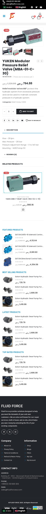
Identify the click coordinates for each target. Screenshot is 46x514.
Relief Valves (16, 102)
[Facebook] (3, 431)
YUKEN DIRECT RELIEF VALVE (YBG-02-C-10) (23, 199)
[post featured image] (23, 182)
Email (22, 120)
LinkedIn (13, 120)
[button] (5, 37)
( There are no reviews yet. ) (23, 77)
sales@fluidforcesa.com (11, 490)
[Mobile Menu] (4, 16)
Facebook (4, 120)
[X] (9, 431)
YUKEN (23, 102)
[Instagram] (15, 431)
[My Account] (40, 14)
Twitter (9, 120)
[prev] (38, 61)
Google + (18, 120)
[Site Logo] (12, 16)
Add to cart (28, 111)
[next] (42, 61)
